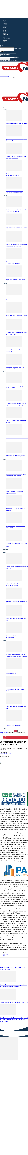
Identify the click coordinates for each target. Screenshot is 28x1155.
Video (4, 640)
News (4, 738)
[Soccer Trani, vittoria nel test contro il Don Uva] (14, 615)
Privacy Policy (3, 1084)
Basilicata (5, 24)
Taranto (5, 40)
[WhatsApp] (19, 758)
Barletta (5, 23)
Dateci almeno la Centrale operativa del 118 (16, 123)
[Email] (25, 758)
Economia (5, 371)
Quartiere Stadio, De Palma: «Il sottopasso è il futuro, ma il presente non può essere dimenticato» (14, 1019)
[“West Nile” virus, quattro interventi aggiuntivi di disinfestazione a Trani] (14, 188)
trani (4, 955)
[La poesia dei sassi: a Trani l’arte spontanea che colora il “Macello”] (14, 347)
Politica (5, 459)
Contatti (5, 728)
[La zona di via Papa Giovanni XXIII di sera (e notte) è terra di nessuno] (14, 224)
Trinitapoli (5, 42)
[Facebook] (9, 758)
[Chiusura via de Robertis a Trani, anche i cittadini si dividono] (14, 669)
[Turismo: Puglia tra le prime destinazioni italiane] (14, 417)
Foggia (4, 31)
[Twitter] (14, 758)
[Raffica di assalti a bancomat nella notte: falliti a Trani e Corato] (14, 276)
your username (17, 48)
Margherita (5, 34)
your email (16, 57)
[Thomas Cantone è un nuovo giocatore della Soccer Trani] (14, 563)
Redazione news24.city (6, 753)
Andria (4, 20)
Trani (4, 41)
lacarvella (5, 954)
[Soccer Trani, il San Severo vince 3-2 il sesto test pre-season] (14, 633)
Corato (4, 30)
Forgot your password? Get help (8, 53)
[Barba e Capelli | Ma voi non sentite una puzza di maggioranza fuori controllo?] (14, 505)
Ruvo (4, 37)
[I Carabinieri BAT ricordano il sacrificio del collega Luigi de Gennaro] (14, 153)
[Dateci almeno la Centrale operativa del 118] (14, 120)
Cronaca (5, 195)
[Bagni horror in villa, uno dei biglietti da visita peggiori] (14, 523)
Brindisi (4, 27)
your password (17, 49)
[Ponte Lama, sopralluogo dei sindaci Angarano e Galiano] (14, 488)
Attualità (5, 109)
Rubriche (5, 549)
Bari (4, 21)
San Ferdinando (6, 38)
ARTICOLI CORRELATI (6, 967)
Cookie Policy (9, 1084)
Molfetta (5, 35)
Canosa (4, 28)
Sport (4, 552)
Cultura (5, 283)
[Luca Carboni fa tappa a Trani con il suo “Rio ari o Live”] (14, 294)
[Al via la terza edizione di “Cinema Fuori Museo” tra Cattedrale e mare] (14, 364)
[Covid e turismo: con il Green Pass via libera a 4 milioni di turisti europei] (14, 435)
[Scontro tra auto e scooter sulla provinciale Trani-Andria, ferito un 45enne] (14, 206)
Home (4, 107)
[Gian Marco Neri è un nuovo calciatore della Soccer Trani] (14, 598)
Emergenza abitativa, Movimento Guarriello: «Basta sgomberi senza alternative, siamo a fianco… (16, 545)
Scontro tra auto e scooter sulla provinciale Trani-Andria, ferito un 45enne (13, 985)
